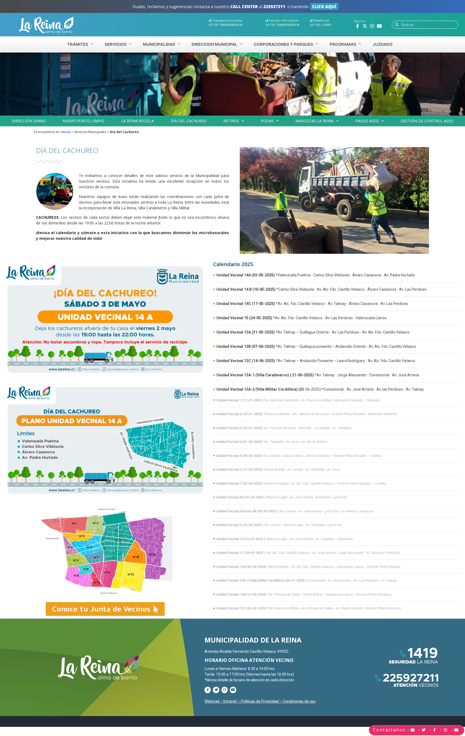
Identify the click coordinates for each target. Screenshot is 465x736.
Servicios (115, 44)
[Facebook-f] (357, 26)
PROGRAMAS (343, 44)
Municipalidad (159, 44)
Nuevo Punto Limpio (83, 120)
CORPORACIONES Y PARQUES (283, 44)
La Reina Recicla (137, 120)
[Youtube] (379, 26)
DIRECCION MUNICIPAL (214, 44)
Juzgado (383, 44)
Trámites (77, 44)
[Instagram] (372, 26)
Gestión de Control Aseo (427, 120)
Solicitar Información (284, 20)
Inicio (66, 132)
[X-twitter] (364, 26)
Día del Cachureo (189, 120)
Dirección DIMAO (29, 120)
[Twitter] (216, 690)
